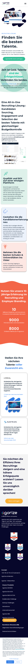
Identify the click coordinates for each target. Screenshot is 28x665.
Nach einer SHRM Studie (9, 84)
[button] (25, 3)
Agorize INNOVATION (8, 595)
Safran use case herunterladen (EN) (10, 439)
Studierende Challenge (9, 599)
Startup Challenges (8, 603)
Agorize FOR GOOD (8, 618)
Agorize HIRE (6, 614)
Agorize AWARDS (7, 588)
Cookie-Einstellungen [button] (14, 658)
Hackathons (6, 606)
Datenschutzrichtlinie (19, 649)
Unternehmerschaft (8, 610)
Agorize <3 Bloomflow (8, 581)
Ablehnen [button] (18, 662)
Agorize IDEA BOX (7, 592)
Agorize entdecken (7, 576)
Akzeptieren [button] (10, 662)
